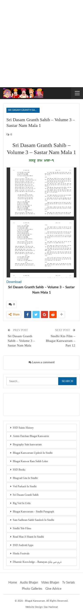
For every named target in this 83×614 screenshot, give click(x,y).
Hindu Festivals (21, 553)
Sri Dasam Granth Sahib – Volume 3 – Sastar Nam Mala (21, 340)
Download (13, 282)
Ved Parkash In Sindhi (25, 486)
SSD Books (19, 469)
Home (12, 582)
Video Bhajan (50, 582)
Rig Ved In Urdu (22, 503)
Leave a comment (43, 362)
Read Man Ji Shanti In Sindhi (28, 536)
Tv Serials (68, 582)
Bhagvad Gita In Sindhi (25, 478)
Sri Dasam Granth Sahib (23, 110)
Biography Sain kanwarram (27, 444)
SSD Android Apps (23, 545)
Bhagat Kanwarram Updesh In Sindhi (32, 452)
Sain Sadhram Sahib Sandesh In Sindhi (33, 520)
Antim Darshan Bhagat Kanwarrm (31, 436)
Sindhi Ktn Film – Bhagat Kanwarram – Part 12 (60, 340)
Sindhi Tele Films (22, 528)
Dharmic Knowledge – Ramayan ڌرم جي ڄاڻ (37, 561)
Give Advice (53, 588)
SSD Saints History (23, 427)
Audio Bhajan (29, 582)
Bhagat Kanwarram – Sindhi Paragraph (33, 511)
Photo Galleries (32, 588)
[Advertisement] (41, 43)
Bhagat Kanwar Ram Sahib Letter (30, 461)
